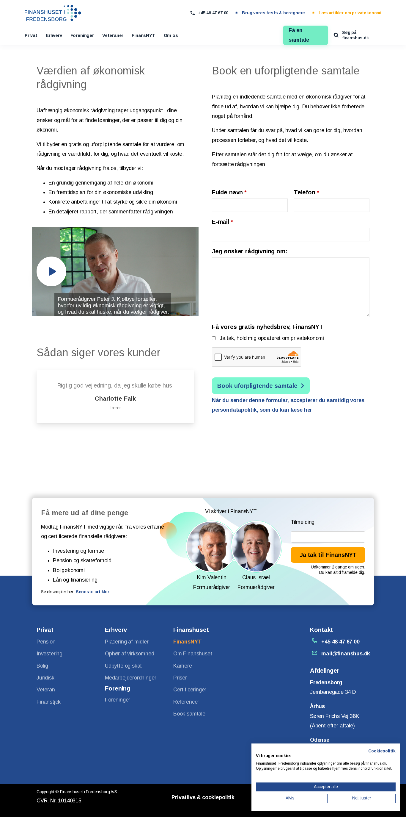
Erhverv (54, 35)
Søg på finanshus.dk (355, 35)
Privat (31, 35)
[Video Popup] (51, 271)
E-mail (222, 221)
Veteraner (112, 35)
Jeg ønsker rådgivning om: (249, 251)
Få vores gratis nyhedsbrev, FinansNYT (267, 327)
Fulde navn (229, 192)
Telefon (306, 192)
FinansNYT (143, 35)
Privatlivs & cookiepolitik (202, 797)
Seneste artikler (92, 591)
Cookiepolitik (382, 751)
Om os (171, 35)
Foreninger (82, 35)
